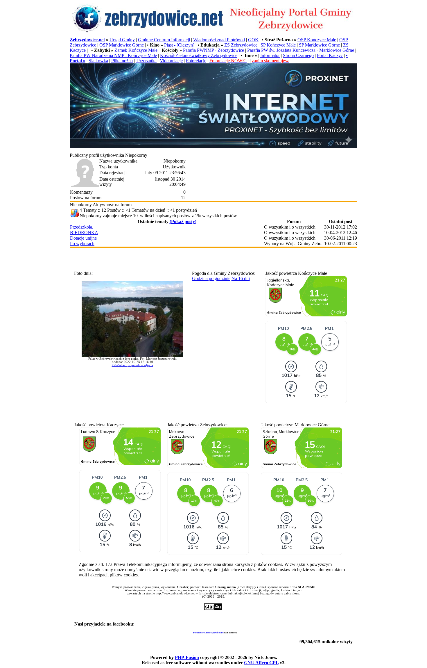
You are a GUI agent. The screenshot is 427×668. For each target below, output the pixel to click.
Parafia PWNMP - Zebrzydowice (213, 50)
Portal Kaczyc (330, 55)
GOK (253, 39)
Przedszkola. (81, 227)
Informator (270, 55)
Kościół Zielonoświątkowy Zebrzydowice (198, 55)
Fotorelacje (196, 60)
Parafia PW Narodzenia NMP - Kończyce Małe (113, 55)
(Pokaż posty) (183, 221)
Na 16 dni (241, 278)
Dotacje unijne (83, 238)
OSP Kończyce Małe (316, 39)
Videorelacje (171, 60)
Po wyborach (82, 243)
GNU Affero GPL (261, 662)
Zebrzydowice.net (87, 39)
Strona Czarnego (298, 55)
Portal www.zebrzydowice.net (208, 632)
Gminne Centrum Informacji (164, 39)
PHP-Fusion (187, 657)
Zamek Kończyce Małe (135, 50)
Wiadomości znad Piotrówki (219, 39)
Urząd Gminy (122, 39)
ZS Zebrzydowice (240, 44)
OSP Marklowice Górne (121, 44)
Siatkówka (98, 60)
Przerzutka (146, 60)
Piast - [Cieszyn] (179, 44)
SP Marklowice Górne (319, 44)
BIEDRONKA (84, 232)
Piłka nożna (122, 60)
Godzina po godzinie (211, 278)
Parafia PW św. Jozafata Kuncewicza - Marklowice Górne (300, 50)
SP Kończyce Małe (278, 44)
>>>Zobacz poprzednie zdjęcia (132, 365)
